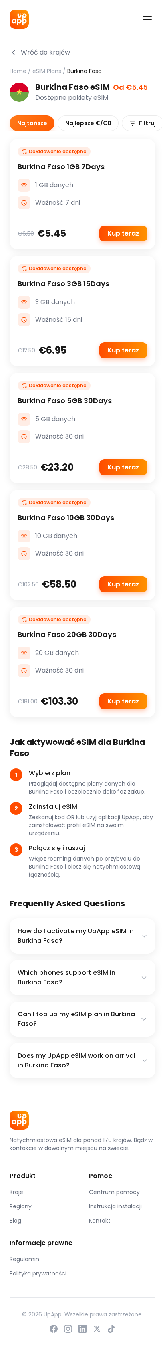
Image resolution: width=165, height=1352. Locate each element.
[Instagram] (68, 1329)
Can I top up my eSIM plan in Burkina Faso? (76, 1019)
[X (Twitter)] (97, 1329)
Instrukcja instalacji (115, 1206)
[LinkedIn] (82, 1329)
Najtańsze (32, 123)
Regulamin (24, 1259)
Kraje (16, 1192)
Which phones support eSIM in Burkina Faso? (66, 977)
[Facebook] (54, 1329)
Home (18, 71)
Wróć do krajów (45, 52)
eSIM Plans (46, 71)
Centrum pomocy (114, 1192)
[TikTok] (111, 1329)
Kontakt (100, 1221)
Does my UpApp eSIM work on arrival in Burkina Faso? (76, 1060)
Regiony (21, 1206)
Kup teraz (123, 233)
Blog (15, 1221)
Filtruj (147, 123)
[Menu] (147, 19)
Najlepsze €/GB (88, 123)
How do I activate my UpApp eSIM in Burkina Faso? (76, 935)
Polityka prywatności (38, 1273)
